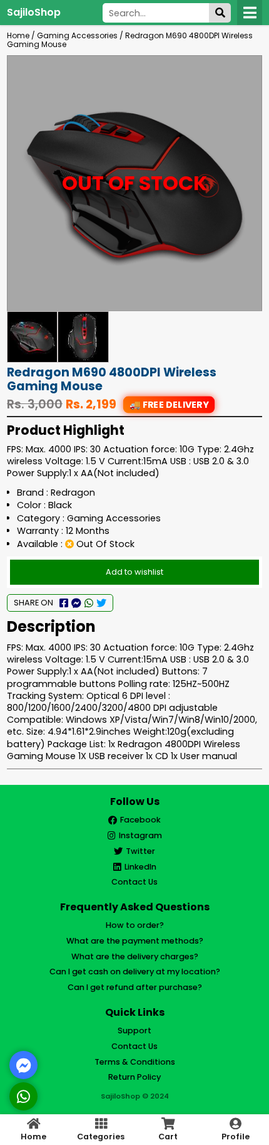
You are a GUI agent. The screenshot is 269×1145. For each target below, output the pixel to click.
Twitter (140, 851)
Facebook (140, 819)
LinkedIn (140, 866)
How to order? (135, 925)
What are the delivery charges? (134, 956)
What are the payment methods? (134, 940)
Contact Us (134, 881)
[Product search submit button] (220, 13)
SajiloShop (34, 12)
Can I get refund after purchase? (135, 987)
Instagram (140, 835)
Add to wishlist (134, 572)
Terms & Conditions (134, 1062)
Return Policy (134, 1077)
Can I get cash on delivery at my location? (134, 971)
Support (134, 1030)
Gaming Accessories (77, 35)
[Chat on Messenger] (23, 1065)
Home (18, 35)
